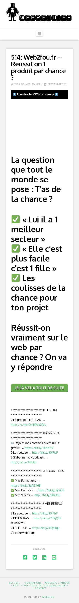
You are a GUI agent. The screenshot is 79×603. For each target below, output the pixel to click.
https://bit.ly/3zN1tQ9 (39, 448)
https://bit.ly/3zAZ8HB (26, 485)
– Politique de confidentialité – (44, 585)
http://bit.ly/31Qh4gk (45, 528)
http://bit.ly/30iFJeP (45, 452)
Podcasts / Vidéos (57, 583)
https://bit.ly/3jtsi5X (51, 490)
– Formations (32, 583)
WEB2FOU (48, 597)
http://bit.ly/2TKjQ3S (47, 518)
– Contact (39, 588)
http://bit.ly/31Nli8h (23, 462)
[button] (39, 33)
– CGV (14, 585)
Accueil (14, 583)
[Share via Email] (54, 557)
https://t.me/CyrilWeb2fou (28, 424)
